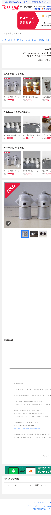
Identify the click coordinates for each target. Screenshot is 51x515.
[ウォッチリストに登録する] (18, 92)
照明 (47, 40)
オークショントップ (8, 40)
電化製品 (41, 40)
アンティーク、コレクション (27, 40)
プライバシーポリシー (33, 506)
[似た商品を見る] (8, 223)
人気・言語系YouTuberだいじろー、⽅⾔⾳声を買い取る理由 (26, 2)
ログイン (37, 9)
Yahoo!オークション (38, 502)
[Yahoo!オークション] (17, 6)
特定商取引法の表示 (39, 509)
